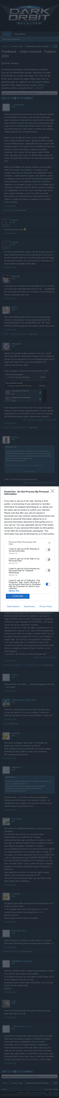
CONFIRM (17, 596)
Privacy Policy (46, 606)
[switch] (48, 549)
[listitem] (29, 543)
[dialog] (29, 549)
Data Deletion (13, 606)
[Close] (53, 492)
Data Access (29, 606)
